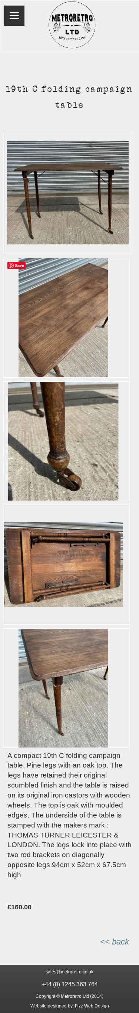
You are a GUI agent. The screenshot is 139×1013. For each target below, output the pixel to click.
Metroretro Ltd (75, 996)
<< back (114, 941)
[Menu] (14, 16)
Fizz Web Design (92, 1006)
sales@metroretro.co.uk (69, 971)
